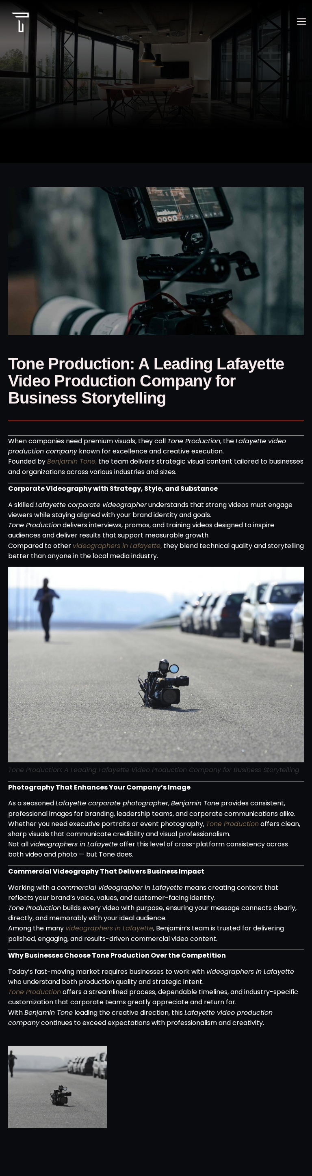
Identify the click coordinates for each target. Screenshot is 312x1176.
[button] (301, 22)
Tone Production (232, 824)
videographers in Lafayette (109, 928)
